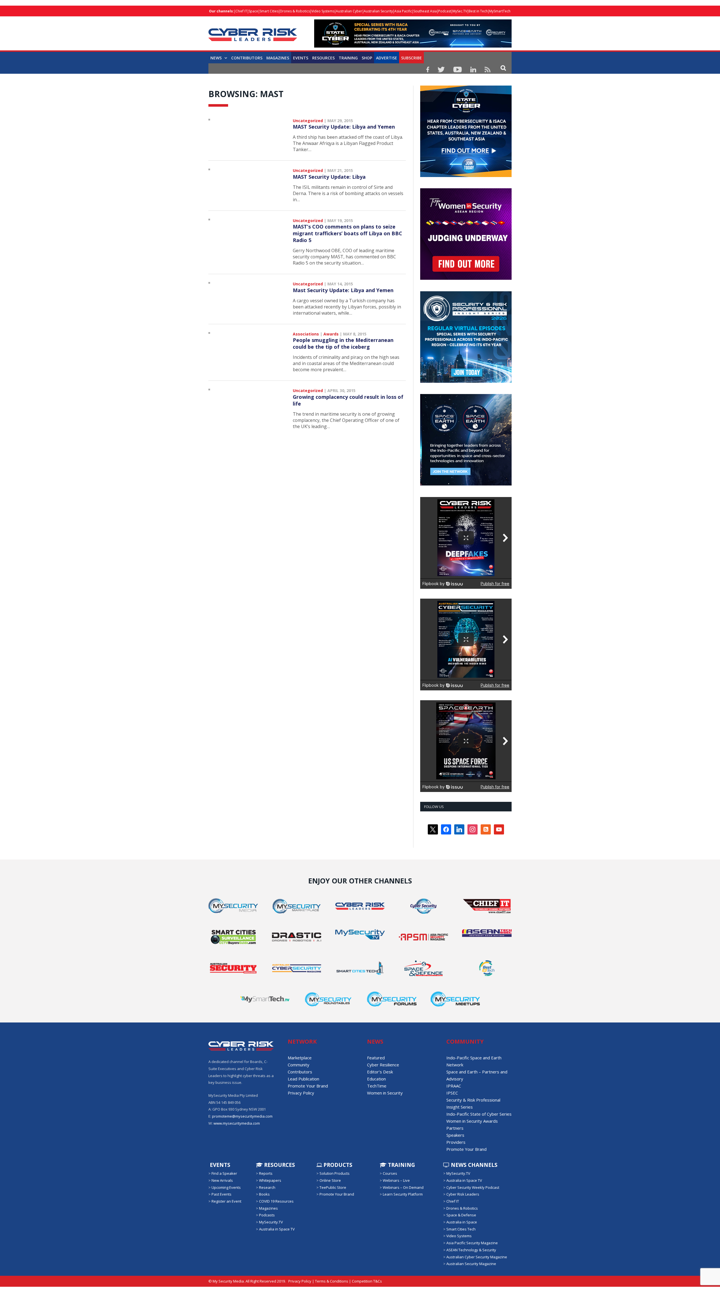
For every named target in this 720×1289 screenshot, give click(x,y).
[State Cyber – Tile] (466, 175)
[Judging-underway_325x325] (466, 278)
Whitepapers (270, 1180)
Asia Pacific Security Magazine (472, 1242)
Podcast (444, 11)
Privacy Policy (301, 1093)
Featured (376, 1057)
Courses (390, 1173)
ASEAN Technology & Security (471, 1249)
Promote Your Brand (308, 1086)
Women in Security (385, 1093)
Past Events (221, 1194)
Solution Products (335, 1173)
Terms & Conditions (331, 1281)
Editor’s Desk (380, 1072)
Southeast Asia (425, 11)
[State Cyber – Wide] (413, 46)
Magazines (277, 58)
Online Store (330, 1180)
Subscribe (411, 58)
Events (300, 58)
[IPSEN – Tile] (466, 484)
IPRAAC (453, 1086)
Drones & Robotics (295, 11)
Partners (455, 1128)
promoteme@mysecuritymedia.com (242, 1116)
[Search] (503, 67)
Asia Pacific (403, 11)
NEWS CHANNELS (473, 1165)
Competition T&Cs (367, 1281)
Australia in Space (461, 1222)
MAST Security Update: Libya (329, 176)
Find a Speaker (224, 1173)
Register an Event (226, 1201)
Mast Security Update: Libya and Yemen (343, 290)
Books (264, 1194)
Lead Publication (303, 1079)
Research (267, 1187)
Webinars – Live (396, 1180)
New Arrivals (222, 1180)
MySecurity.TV (271, 1222)
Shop (367, 58)
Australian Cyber (349, 11)
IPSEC (452, 1093)
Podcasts (267, 1215)
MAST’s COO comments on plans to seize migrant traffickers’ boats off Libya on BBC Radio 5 (347, 233)
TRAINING (348, 58)
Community (298, 1065)
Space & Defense (461, 1215)
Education (376, 1079)
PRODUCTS (337, 1165)
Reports (266, 1173)
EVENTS (219, 1165)
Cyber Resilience (383, 1065)
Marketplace (300, 1057)
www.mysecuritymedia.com (236, 1123)
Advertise (386, 58)
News (216, 58)
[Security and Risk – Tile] (466, 381)
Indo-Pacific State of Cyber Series (479, 1114)
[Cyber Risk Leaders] (252, 31)
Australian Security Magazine (471, 1263)
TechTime (376, 1086)
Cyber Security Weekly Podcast (472, 1187)
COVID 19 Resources (276, 1201)
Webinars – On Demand (403, 1187)
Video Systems (322, 11)
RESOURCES (323, 58)
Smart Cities (269, 11)
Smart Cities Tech (461, 1229)
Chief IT (241, 11)
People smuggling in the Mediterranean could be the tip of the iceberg (343, 343)
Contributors (246, 58)
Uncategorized (308, 120)
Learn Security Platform (403, 1194)
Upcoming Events (226, 1187)
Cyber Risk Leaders (462, 1194)
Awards (331, 334)
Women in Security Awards (472, 1121)
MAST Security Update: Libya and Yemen (344, 126)
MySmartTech (499, 11)
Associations (306, 334)
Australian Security (378, 11)
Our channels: (221, 11)
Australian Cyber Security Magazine (476, 1256)
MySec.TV (460, 11)
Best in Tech (478, 11)
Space (253, 11)
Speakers (455, 1135)
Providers (455, 1142)
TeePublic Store (333, 1187)
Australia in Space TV (277, 1229)
